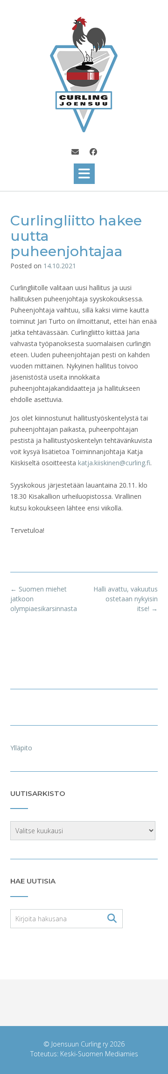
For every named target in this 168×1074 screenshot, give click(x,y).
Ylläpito (21, 747)
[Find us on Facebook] (93, 152)
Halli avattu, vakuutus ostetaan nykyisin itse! (125, 599)
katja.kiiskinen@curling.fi (114, 462)
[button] (84, 173)
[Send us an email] (75, 152)
